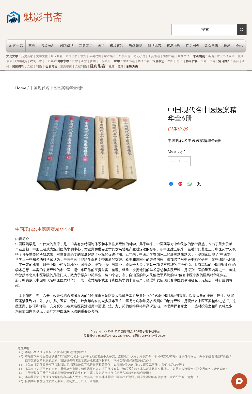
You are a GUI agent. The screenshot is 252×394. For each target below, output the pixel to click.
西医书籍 (144, 61)
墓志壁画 (66, 66)
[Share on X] (199, 184)
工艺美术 (51, 61)
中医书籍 (129, 61)
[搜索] (241, 29)
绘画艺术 (214, 56)
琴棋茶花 (124, 56)
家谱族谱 (110, 56)
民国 (170, 61)
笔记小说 (139, 56)
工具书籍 (154, 56)
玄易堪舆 (104, 61)
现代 (179, 61)
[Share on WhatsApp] (190, 184)
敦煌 (83, 56)
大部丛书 (71, 56)
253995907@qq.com (154, 335)
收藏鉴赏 (21, 61)
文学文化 (42, 56)
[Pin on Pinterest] (180, 184)
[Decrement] (172, 161)
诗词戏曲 (95, 56)
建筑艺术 (36, 61)
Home (20, 88)
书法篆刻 (229, 56)
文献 (30, 66)
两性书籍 (169, 56)
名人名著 (57, 56)
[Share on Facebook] (171, 184)
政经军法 (183, 56)
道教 (84, 61)
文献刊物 (81, 66)
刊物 (39, 66)
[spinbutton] (179, 161)
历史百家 (27, 56)
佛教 (75, 61)
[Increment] (186, 161)
